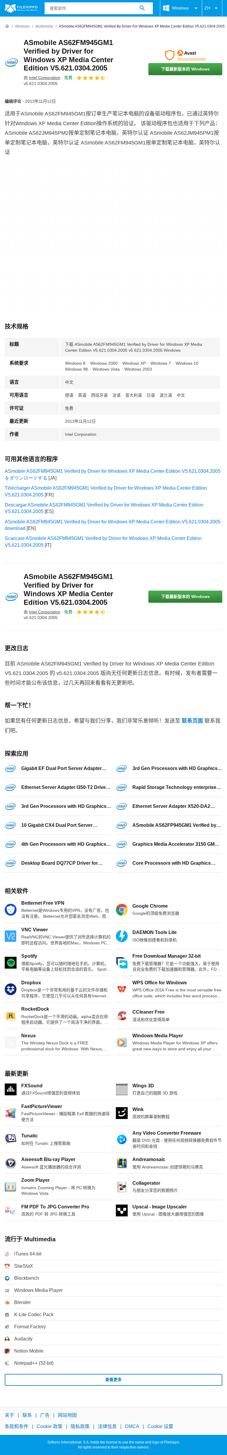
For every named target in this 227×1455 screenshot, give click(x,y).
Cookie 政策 (49, 1426)
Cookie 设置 (160, 1426)
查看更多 (113, 1379)
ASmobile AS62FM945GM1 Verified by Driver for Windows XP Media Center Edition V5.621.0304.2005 (68, 55)
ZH (207, 8)
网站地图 (67, 1415)
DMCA (132, 1426)
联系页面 (192, 721)
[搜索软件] (142, 8)
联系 (27, 1415)
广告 (45, 1415)
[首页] (7, 26)
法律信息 (107, 1426)
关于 (9, 1415)
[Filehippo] (21, 8)
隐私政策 (80, 1426)
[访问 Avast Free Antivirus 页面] (185, 55)
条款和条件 (16, 1426)
